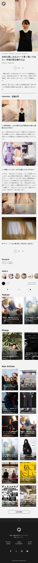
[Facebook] (10, 551)
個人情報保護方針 (19, 543)
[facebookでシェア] (7, 289)
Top (2, 53)
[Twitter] (16, 551)
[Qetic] (3, 3)
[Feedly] (27, 551)
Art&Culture (6, 53)
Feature (6, 294)
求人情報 (30, 541)
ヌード (4, 262)
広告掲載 (19, 541)
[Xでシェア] (19, 289)
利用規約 (8, 543)
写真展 (10, 262)
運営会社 (30, 543)
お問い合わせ (8, 541)
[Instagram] (22, 551)
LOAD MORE (19, 512)
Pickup (5, 330)
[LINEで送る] (30, 289)
